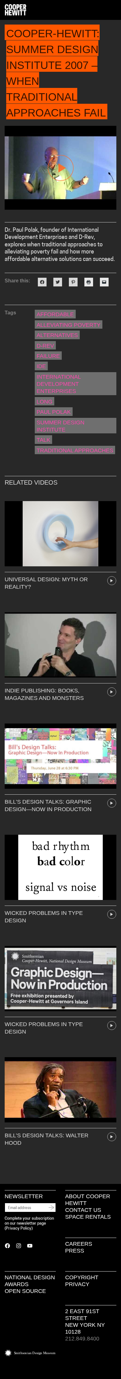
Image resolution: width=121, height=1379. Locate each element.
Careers (78, 1244)
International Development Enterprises (59, 384)
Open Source (25, 1291)
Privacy (77, 1284)
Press (74, 1251)
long (44, 402)
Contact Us (83, 1210)
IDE (41, 366)
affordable (55, 314)
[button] (113, 10)
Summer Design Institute (60, 426)
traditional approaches (75, 450)
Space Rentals (88, 1217)
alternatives (57, 335)
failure (48, 356)
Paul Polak (54, 412)
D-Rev (45, 346)
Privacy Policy (18, 1228)
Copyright (81, 1277)
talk (43, 440)
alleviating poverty (69, 325)
